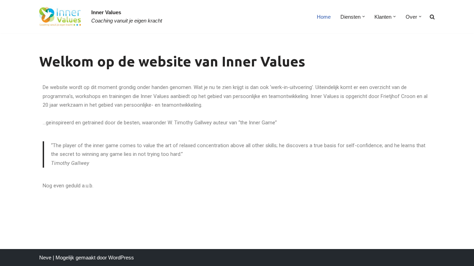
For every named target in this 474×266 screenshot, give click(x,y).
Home (324, 17)
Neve (45, 257)
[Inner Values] (60, 16)
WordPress (121, 257)
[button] (363, 16)
